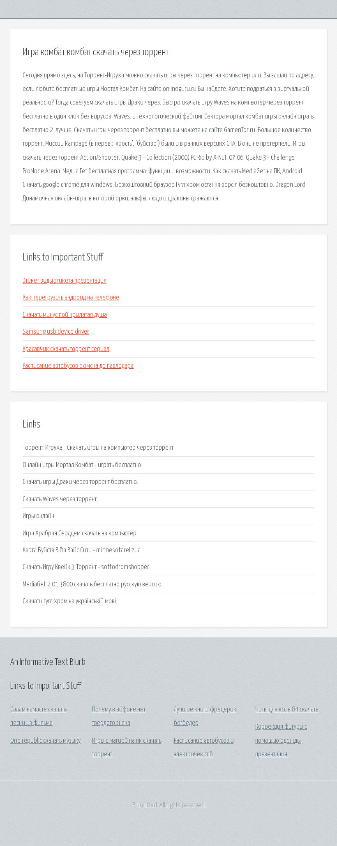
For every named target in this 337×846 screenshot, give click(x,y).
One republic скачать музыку (45, 740)
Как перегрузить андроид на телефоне (71, 297)
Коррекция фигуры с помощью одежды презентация (281, 740)
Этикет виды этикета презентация (64, 280)
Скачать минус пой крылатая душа (65, 314)
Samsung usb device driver (56, 331)
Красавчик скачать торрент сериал (66, 349)
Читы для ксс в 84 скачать (286, 709)
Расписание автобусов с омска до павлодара (78, 366)
